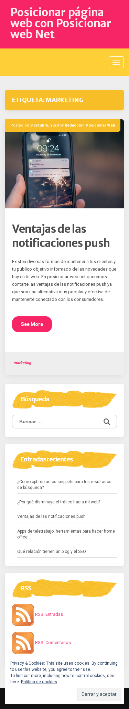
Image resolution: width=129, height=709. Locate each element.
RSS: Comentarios (52, 642)
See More (32, 324)
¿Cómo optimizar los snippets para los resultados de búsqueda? (64, 484)
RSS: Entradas (48, 614)
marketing (22, 363)
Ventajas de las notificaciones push (61, 236)
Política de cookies (39, 681)
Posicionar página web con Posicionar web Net (60, 23)
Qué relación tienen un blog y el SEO (51, 551)
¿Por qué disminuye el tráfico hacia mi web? (58, 502)
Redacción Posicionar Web (90, 125)
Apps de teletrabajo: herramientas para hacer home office (66, 534)
